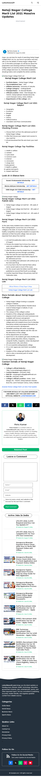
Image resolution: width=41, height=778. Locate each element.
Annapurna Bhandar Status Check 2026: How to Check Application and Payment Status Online (26, 560)
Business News (7, 712)
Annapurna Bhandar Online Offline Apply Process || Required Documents (24, 596)
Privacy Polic (6, 735)
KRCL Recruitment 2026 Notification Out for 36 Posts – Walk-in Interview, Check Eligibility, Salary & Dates (26, 660)
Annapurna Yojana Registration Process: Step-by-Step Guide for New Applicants (25, 573)
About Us (5, 726)
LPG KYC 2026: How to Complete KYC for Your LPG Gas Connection (25, 534)
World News (6, 709)
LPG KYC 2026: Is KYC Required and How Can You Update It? (25, 523)
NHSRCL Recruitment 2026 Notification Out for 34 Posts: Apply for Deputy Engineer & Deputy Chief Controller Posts (26, 646)
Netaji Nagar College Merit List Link (20, 290)
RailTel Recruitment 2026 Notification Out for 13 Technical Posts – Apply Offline (26, 609)
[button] (32, 2)
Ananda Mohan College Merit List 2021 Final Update (19, 387)
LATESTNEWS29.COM (28, 396)
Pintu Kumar (13, 51)
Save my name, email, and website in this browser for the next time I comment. (19, 500)
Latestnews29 (8, 3)
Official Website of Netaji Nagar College (20, 286)
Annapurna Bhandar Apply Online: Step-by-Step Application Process (26, 584)
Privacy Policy (7, 738)
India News (6, 706)
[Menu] (38, 3)
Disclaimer (6, 732)
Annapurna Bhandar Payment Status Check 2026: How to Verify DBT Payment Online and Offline (26, 546)
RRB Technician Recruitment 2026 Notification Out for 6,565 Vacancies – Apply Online (26, 632)
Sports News (6, 715)
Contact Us (6, 729)
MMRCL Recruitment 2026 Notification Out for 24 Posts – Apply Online (26, 620)
